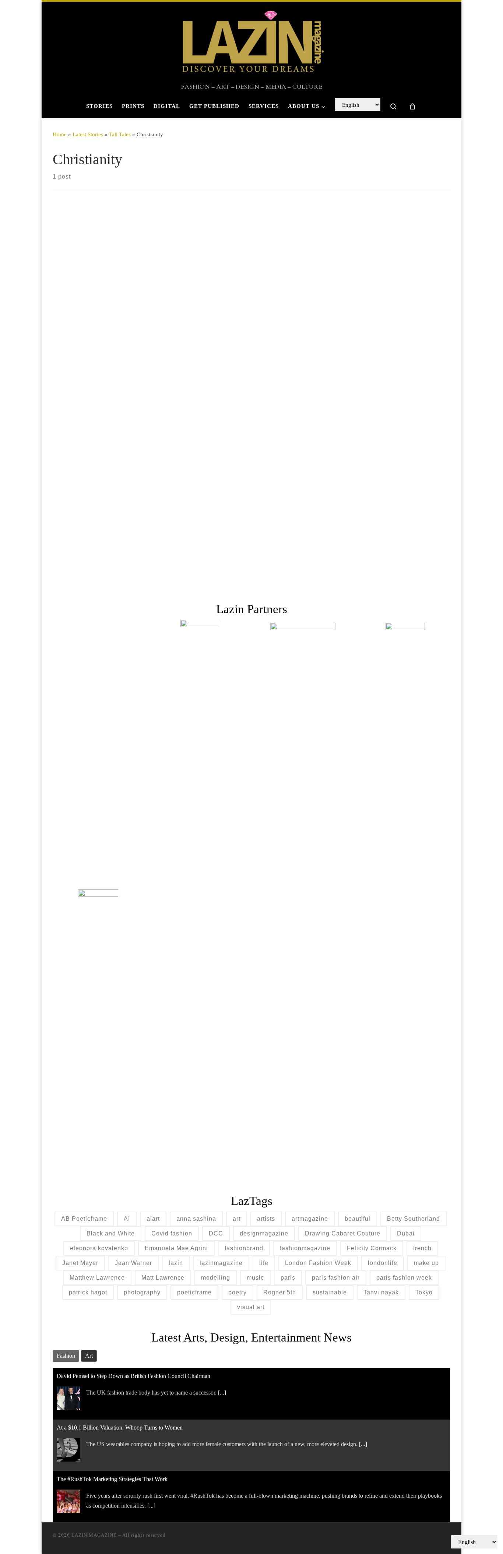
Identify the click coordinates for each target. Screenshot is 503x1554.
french (422, 1248)
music (255, 1278)
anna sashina (196, 1219)
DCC (216, 1233)
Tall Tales (120, 134)
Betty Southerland (413, 1219)
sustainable (330, 1292)
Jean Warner (133, 1263)
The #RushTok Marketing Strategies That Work (112, 1474)
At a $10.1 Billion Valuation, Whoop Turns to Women (120, 1423)
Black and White (111, 1233)
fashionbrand (244, 1248)
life (263, 1263)
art (236, 1219)
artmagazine (310, 1219)
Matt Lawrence (162, 1278)
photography (142, 1292)
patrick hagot (88, 1292)
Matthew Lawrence (97, 1278)
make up (426, 1263)
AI (127, 1219)
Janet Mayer (80, 1263)
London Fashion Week (318, 1263)
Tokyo (424, 1292)
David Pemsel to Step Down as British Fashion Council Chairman (133, 1371)
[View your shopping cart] (412, 106)
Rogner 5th (279, 1292)
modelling (215, 1278)
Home (60, 134)
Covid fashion (171, 1233)
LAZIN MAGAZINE (94, 1535)
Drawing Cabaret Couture (342, 1233)
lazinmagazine (221, 1263)
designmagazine (264, 1233)
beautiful (357, 1219)
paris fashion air (336, 1278)
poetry (237, 1292)
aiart (153, 1219)
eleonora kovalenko (99, 1248)
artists (266, 1219)
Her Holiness (96, 480)
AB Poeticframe (84, 1219)
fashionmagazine (305, 1248)
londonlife (382, 1263)
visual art (250, 1307)
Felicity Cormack (372, 1248)
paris (288, 1278)
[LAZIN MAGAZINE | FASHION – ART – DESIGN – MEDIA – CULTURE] (251, 42)
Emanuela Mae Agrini (176, 1248)
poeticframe (194, 1292)
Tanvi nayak (381, 1292)
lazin (176, 1263)
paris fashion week (404, 1278)
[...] (222, 1388)
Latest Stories (88, 134)
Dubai (406, 1233)
